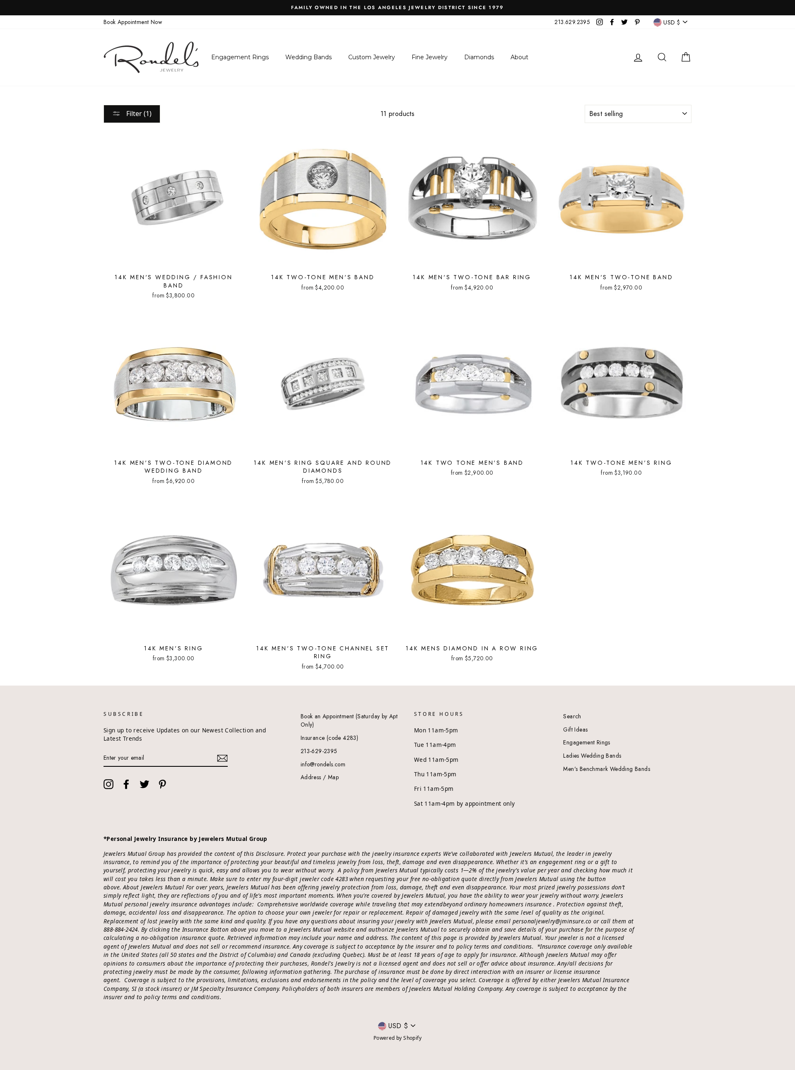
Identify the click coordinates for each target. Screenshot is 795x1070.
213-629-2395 (319, 751)
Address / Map (320, 777)
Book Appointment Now (133, 22)
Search (572, 716)
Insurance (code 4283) (329, 738)
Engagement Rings (586, 742)
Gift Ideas (575, 729)
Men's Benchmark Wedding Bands (606, 769)
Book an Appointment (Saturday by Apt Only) (349, 720)
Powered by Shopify (397, 1037)
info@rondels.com (323, 764)
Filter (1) (138, 113)
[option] (397, 7)
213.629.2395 (572, 22)
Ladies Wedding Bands (592, 755)
